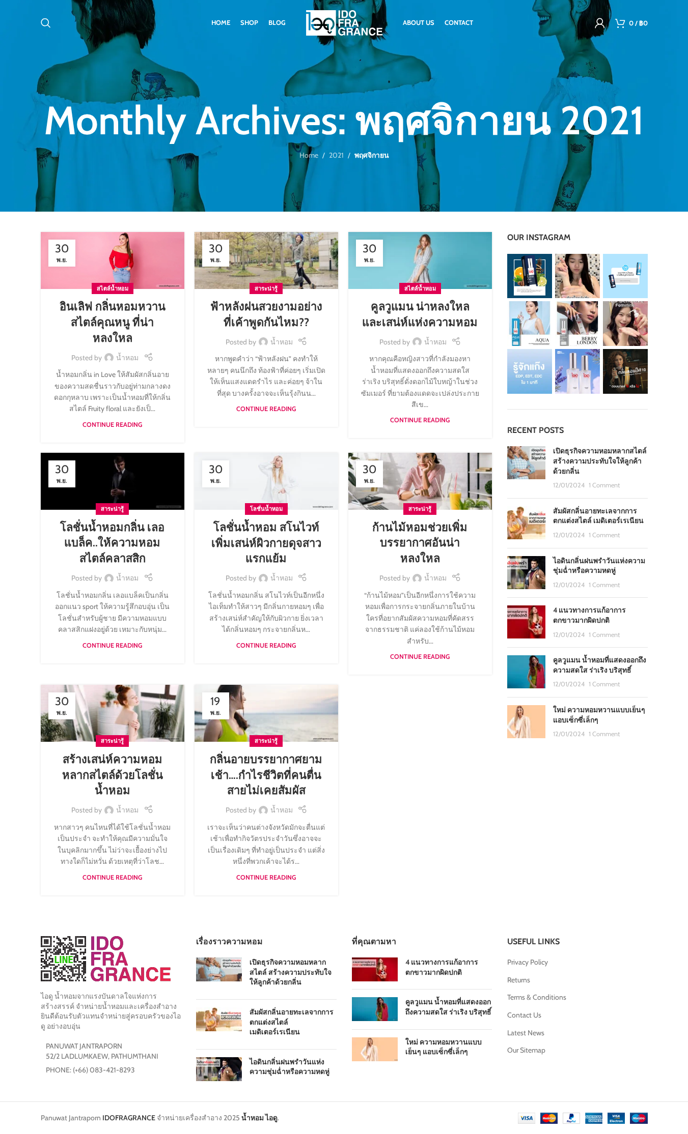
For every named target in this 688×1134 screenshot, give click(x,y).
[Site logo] (344, 21)
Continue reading (112, 424)
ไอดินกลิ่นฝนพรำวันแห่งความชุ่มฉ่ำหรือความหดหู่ (599, 565)
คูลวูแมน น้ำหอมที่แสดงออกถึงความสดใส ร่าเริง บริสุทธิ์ (599, 665)
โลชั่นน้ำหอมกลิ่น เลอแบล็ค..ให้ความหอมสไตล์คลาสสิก (112, 543)
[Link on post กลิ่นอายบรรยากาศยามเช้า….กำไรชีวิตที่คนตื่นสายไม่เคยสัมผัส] (266, 713)
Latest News (525, 1032)
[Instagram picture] (529, 276)
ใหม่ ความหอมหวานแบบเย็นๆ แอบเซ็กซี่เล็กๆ (443, 1047)
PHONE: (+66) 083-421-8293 (90, 1069)
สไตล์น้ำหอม (112, 288)
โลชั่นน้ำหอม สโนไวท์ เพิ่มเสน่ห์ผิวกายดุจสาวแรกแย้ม (266, 543)
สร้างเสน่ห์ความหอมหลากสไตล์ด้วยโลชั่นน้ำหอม (112, 775)
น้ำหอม (127, 357)
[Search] (46, 23)
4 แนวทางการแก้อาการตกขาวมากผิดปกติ (589, 615)
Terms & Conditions (536, 997)
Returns (518, 979)
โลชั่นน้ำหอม (266, 508)
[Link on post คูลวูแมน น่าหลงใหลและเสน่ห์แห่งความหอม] (420, 260)
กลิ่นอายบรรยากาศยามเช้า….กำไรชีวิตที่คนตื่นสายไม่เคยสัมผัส (266, 775)
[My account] (600, 23)
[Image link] (106, 958)
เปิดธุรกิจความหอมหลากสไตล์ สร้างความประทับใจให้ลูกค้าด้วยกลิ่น (600, 460)
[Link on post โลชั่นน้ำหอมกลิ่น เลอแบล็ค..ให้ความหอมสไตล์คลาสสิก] (112, 481)
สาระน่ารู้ (266, 288)
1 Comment (604, 485)
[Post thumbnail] (526, 468)
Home (308, 155)
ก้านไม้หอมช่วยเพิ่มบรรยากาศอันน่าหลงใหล (419, 543)
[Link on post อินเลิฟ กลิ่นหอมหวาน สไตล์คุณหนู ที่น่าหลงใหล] (112, 260)
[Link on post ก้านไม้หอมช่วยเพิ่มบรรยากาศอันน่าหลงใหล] (420, 481)
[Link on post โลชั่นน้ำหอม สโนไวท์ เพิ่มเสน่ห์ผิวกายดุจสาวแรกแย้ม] (266, 481)
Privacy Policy (527, 962)
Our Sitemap (526, 1050)
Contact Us (524, 1015)
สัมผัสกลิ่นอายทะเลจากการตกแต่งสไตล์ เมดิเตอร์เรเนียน (598, 516)
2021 (336, 155)
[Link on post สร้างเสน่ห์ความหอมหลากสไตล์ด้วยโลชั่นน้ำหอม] (112, 713)
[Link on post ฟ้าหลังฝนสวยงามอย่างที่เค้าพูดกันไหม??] (266, 260)
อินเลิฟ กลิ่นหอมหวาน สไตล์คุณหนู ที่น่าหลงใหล (113, 322)
